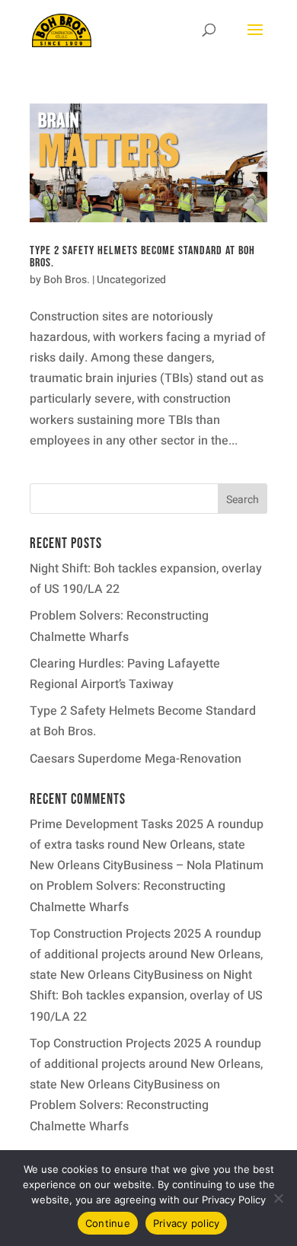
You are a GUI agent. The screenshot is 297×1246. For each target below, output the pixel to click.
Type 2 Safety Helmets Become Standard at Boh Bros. (142, 257)
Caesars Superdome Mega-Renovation (135, 759)
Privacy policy (186, 1223)
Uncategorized (131, 280)
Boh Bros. (66, 280)
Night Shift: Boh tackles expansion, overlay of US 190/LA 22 (146, 995)
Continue (107, 1223)
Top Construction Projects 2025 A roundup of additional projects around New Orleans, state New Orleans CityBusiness (146, 954)
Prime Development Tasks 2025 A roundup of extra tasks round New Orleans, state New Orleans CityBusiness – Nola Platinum (146, 845)
